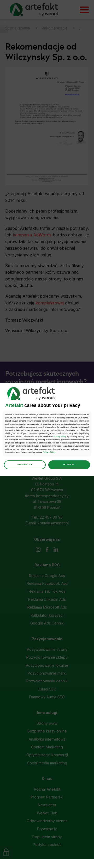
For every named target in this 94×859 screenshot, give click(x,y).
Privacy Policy (60, 436)
